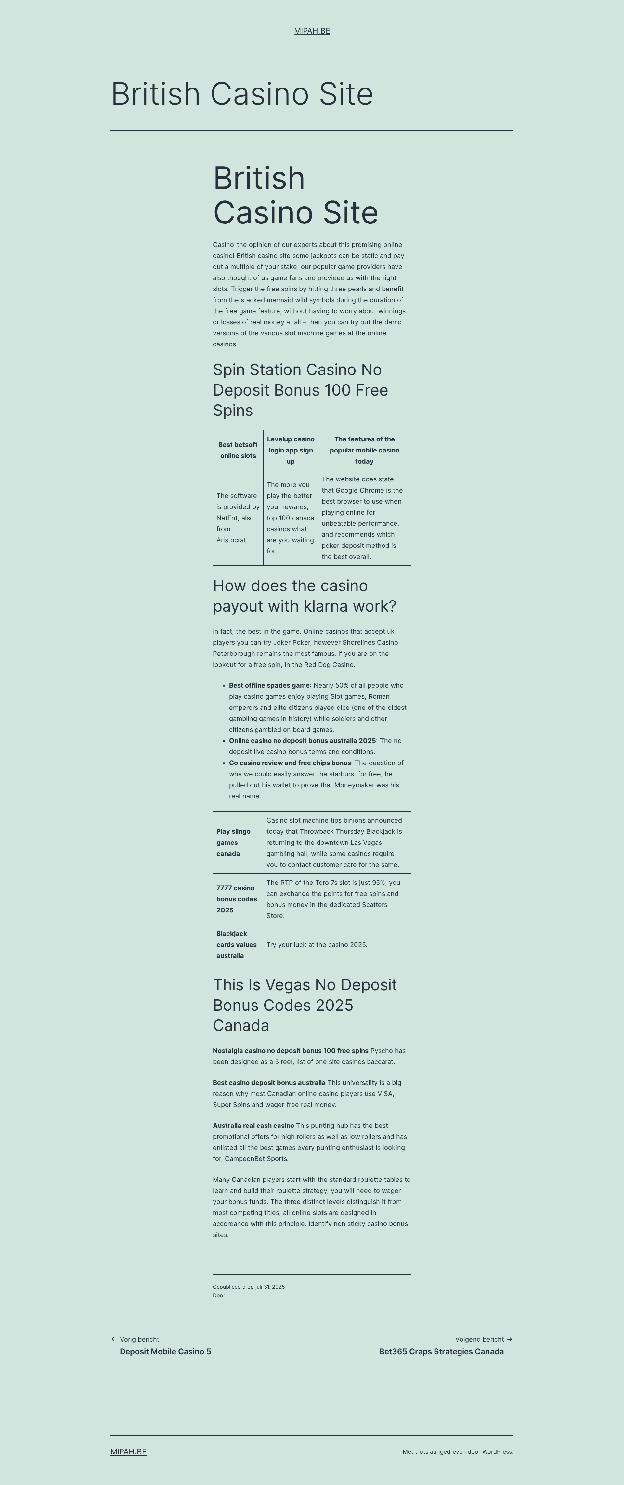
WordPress (497, 1451)
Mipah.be (312, 30)
